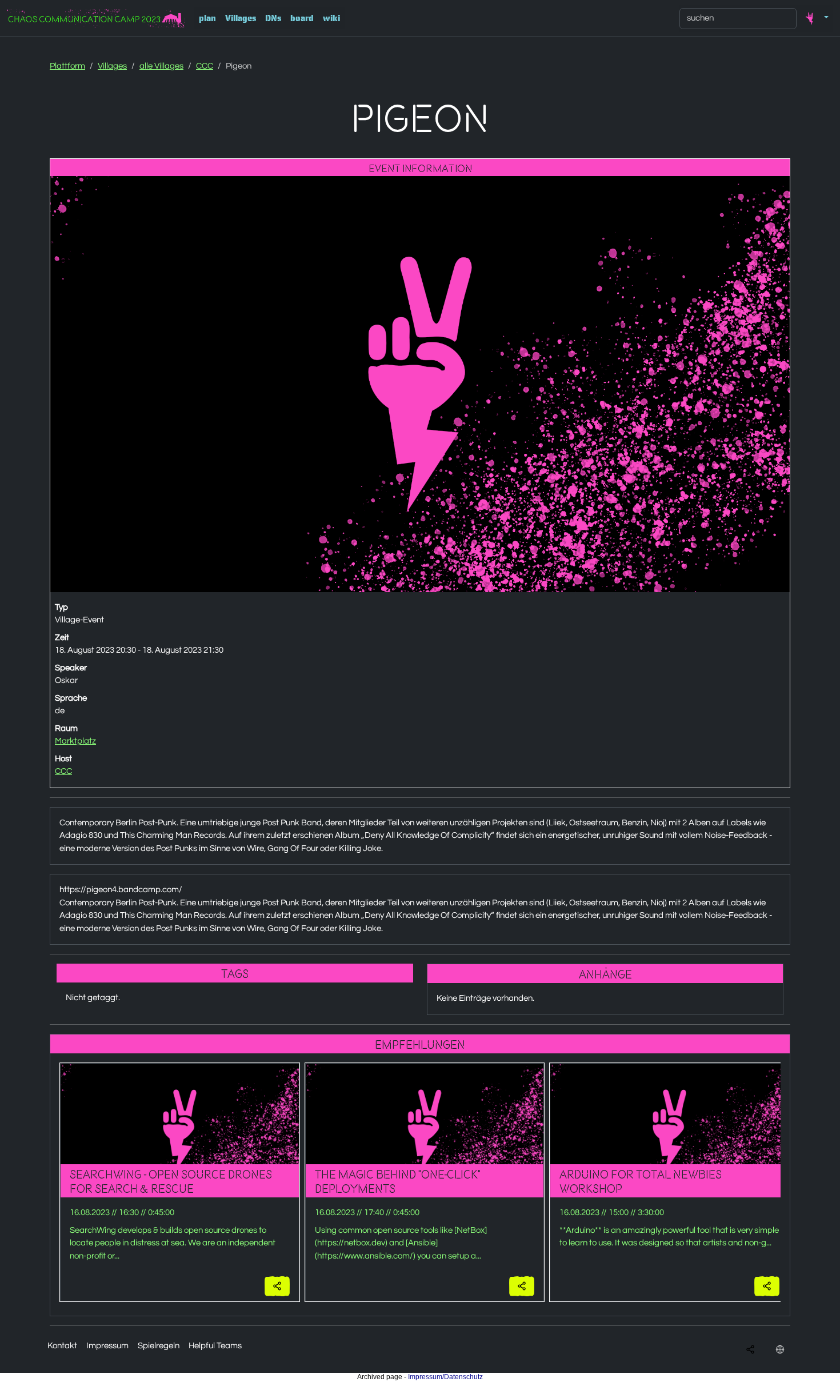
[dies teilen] (277, 1286)
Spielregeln (158, 1345)
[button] (815, 18)
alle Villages (161, 66)
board (302, 18)
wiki (331, 18)
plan (207, 18)
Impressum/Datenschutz (445, 1377)
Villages (240, 18)
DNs (273, 18)
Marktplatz (75, 741)
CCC (204, 66)
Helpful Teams (215, 1345)
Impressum (107, 1345)
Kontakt (62, 1345)
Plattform (67, 66)
